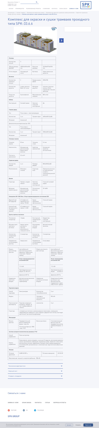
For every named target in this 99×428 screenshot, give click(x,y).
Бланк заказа (63, 8)
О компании (46, 8)
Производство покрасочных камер (35, 12)
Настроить (69, 425)
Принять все (88, 425)
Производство (19, 8)
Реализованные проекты (33, 8)
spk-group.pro (11, 12)
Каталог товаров (21, 12)
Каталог (11, 8)
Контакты (54, 8)
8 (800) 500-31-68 (12, 4)
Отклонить (78, 425)
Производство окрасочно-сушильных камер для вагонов (60, 12)
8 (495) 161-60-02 (12, 5)
